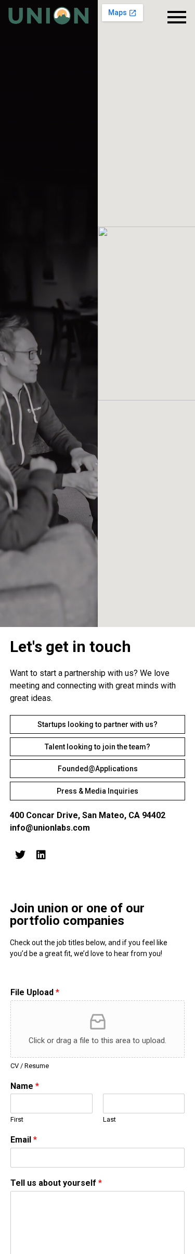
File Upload (34, 992)
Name (24, 1086)
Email (23, 1140)
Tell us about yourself (56, 1183)
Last (109, 1119)
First (16, 1119)
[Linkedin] (41, 855)
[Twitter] (20, 855)
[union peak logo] (49, 15)
